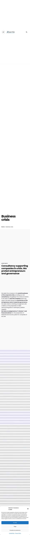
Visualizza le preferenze (15, 530)
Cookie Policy (12, 533)
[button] (28, 508)
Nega (15, 526)
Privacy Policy (18, 533)
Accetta (15, 522)
